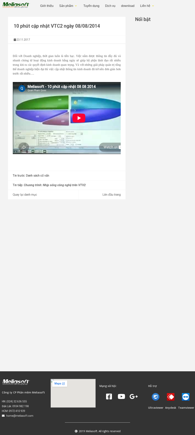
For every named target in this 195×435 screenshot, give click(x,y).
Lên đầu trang (111, 194)
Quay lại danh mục (25, 194)
